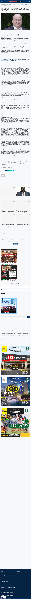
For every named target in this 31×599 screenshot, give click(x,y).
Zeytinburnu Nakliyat (3, 335)
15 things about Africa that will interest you (8, 337)
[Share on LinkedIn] (8, 170)
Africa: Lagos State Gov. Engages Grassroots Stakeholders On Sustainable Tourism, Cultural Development (23, 225)
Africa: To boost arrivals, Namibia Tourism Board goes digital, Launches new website (17, 333)
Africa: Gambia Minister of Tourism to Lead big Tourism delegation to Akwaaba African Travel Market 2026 (15, 330)
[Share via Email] (13, 170)
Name (2, 285)
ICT (1, 167)
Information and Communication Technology (8, 167)
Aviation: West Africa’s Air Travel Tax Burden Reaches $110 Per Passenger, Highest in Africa (13, 328)
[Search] (29, 1)
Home (1, 4)
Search (28, 317)
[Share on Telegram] (11, 170)
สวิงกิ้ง (1, 337)
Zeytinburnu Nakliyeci (3, 333)
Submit (3, 293)
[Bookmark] (14, 187)
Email (1, 289)
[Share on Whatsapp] (10, 170)
